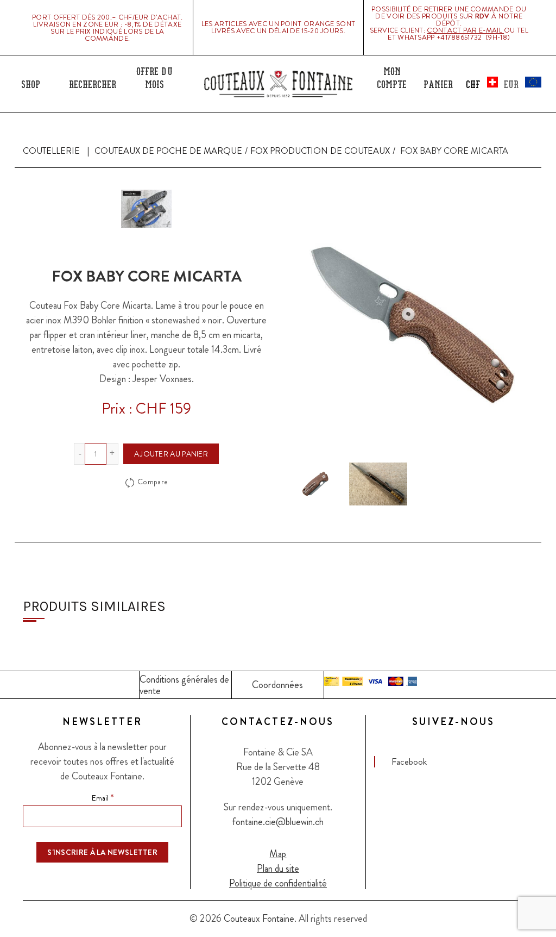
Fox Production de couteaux (320, 151)
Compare (152, 482)
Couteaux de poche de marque (168, 151)
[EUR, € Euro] (523, 82)
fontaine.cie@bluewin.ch (278, 822)
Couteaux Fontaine (259, 918)
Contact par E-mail (465, 30)
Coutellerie (51, 151)
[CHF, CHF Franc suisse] (485, 82)
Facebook (409, 761)
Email (102, 797)
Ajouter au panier (171, 453)
